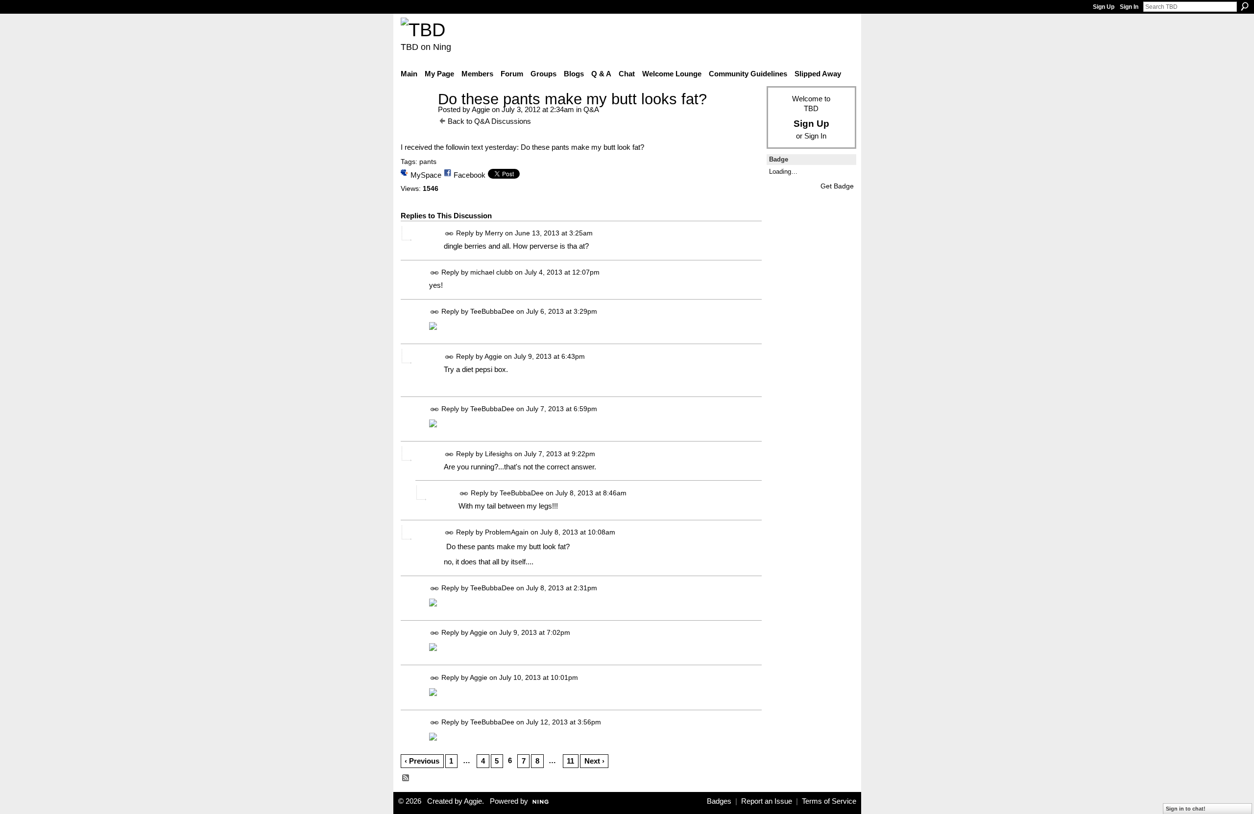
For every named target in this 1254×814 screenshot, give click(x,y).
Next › (594, 761)
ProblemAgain (507, 532)
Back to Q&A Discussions (489, 121)
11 (570, 761)
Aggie (481, 109)
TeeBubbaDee (492, 312)
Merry (494, 233)
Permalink (449, 233)
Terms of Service (829, 801)
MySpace (425, 175)
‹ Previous (422, 761)
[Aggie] (416, 117)
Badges (719, 801)
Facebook (469, 175)
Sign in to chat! (1186, 809)
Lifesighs (498, 454)
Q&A (591, 109)
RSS (406, 778)
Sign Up (1103, 6)
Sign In (1129, 6)
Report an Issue (766, 801)
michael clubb (491, 273)
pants (427, 161)
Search (1245, 6)
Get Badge (837, 186)
